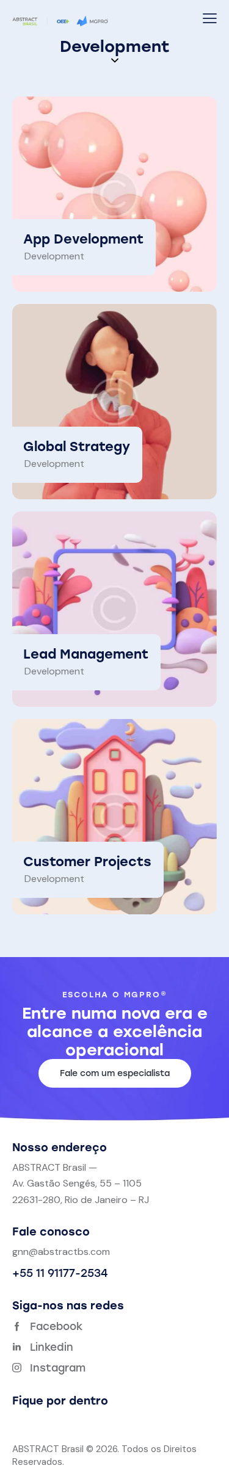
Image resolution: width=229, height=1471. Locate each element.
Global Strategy (76, 446)
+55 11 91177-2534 (59, 1273)
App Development (83, 239)
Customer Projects (87, 861)
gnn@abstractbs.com (61, 1251)
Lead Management (85, 654)
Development (54, 256)
